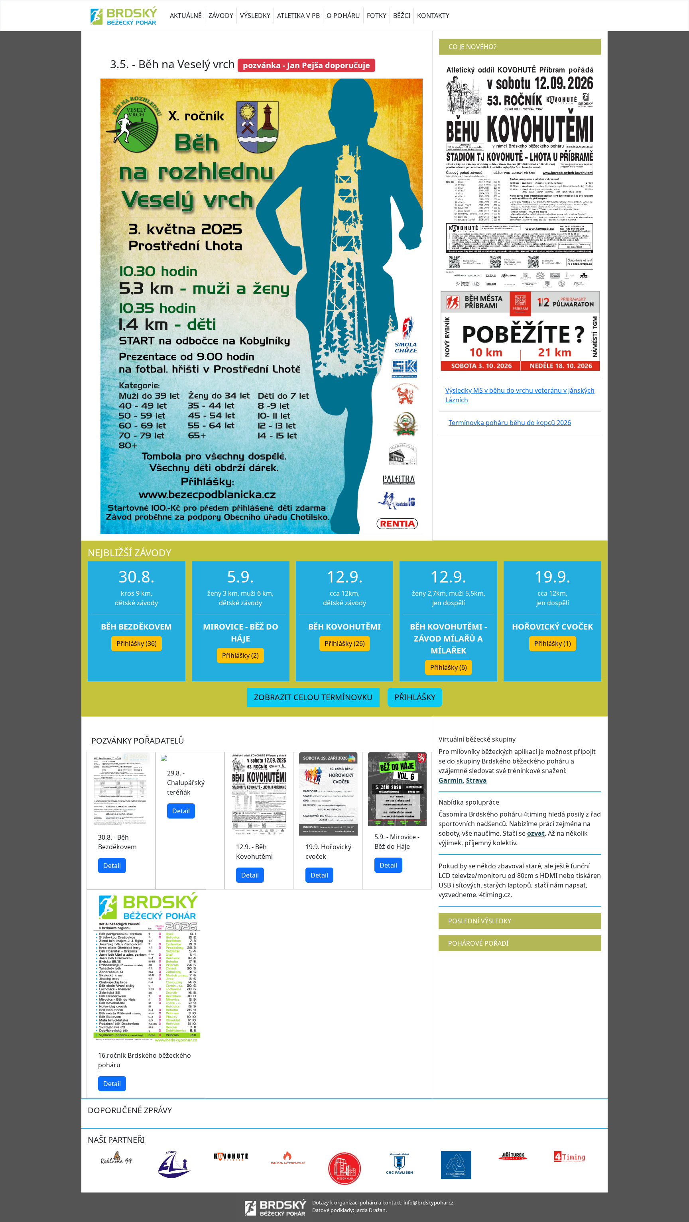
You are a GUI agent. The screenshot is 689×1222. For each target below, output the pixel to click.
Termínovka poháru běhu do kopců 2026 (510, 422)
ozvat (536, 833)
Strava (476, 780)
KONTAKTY (433, 15)
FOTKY (376, 15)
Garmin (451, 780)
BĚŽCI (401, 15)
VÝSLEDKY (255, 15)
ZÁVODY (221, 15)
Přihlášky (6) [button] (448, 667)
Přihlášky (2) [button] (240, 655)
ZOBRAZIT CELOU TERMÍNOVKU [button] (313, 697)
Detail (112, 865)
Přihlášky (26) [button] (345, 643)
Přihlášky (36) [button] (136, 643)
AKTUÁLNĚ (186, 15)
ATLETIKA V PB (298, 15)
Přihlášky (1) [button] (552, 643)
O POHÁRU (343, 15)
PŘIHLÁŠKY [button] (414, 697)
